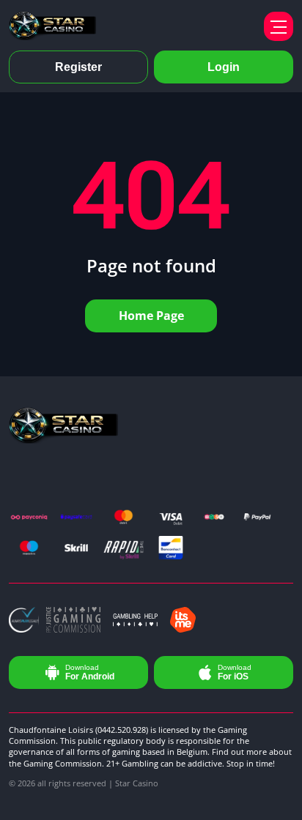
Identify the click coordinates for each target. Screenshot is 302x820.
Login (223, 67)
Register (78, 67)
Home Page (151, 316)
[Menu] (278, 26)
